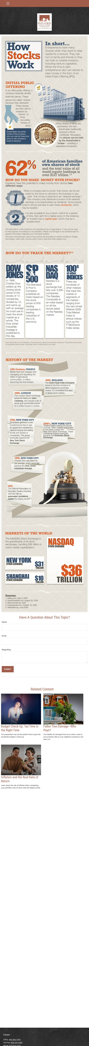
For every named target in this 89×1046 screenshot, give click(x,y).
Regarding (6, 649)
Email (4, 636)
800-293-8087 (16, 1043)
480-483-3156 (15, 1040)
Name (4, 622)
